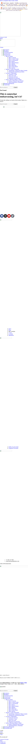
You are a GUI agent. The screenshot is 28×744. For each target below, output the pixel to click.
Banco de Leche (12, 75)
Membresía (11, 335)
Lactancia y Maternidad (11, 73)
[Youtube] (9, 216)
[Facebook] (2, 216)
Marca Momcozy (12, 65)
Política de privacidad (13, 447)
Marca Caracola (12, 57)
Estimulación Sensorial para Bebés (16, 71)
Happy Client (23, 682)
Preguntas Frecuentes (13, 448)
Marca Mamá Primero (14, 62)
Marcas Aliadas (9, 56)
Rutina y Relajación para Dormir (16, 81)
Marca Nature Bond (13, 66)
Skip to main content (13, 0)
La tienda (11, 334)
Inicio (10, 328)
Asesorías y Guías (13, 74)
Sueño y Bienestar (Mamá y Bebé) (13, 79)
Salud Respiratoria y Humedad (16, 82)
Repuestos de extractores (14, 78)
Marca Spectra (12, 68)
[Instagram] (5, 216)
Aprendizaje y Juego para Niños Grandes (18, 70)
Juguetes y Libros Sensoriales (12, 69)
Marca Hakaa (12, 61)
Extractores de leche (13, 77)
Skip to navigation (4, 0)
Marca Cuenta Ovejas (13, 58)
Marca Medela (12, 64)
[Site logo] (10, 36)
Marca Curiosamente (13, 60)
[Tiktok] (12, 216)
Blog (10, 330)
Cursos (10, 332)
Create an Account (4, 739)
